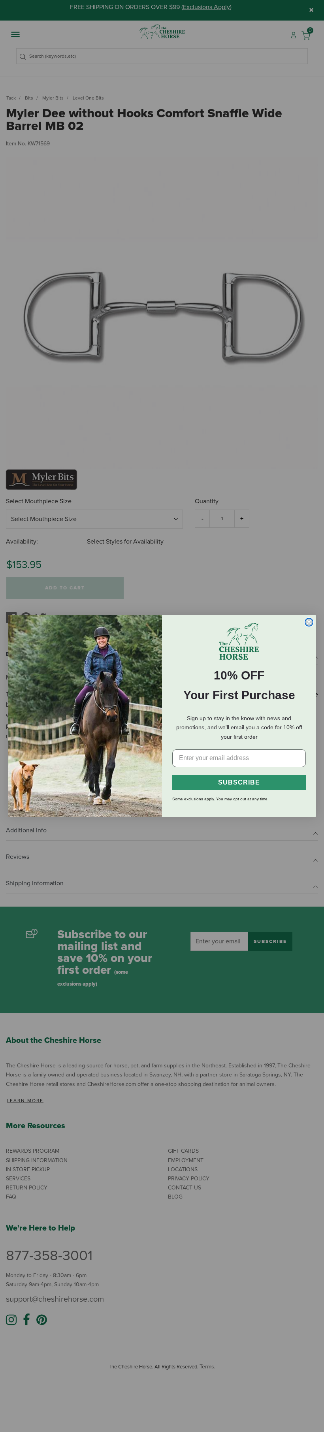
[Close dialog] (309, 622)
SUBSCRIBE (239, 782)
